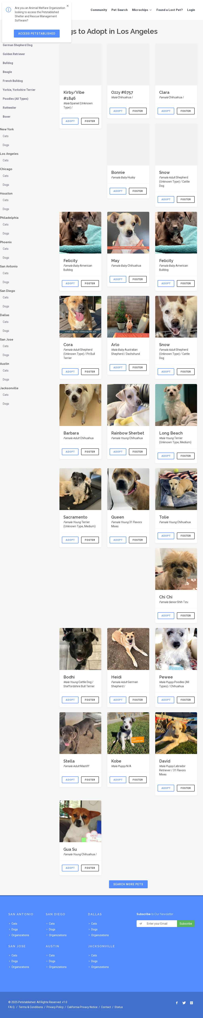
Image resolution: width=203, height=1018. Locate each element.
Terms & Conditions (31, 1007)
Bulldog (8, 63)
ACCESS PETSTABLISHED (36, 33)
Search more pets (128, 884)
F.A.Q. (11, 1007)
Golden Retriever (14, 54)
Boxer (7, 116)
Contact (106, 1007)
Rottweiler (9, 107)
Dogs (6, 145)
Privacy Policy (55, 1007)
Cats (6, 136)
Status (119, 1007)
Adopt (70, 121)
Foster (90, 121)
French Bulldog (13, 80)
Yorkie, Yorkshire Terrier (19, 89)
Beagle (7, 72)
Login (191, 10)
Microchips (140, 10)
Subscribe (186, 923)
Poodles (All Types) (15, 98)
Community (99, 10)
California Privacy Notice (82, 1007)
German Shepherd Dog (18, 45)
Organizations (20, 935)
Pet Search (119, 10)
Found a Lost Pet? (169, 10)
